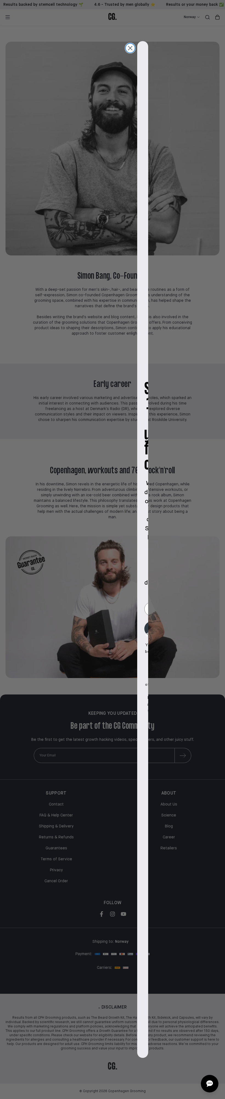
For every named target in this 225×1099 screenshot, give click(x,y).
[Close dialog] (130, 48)
